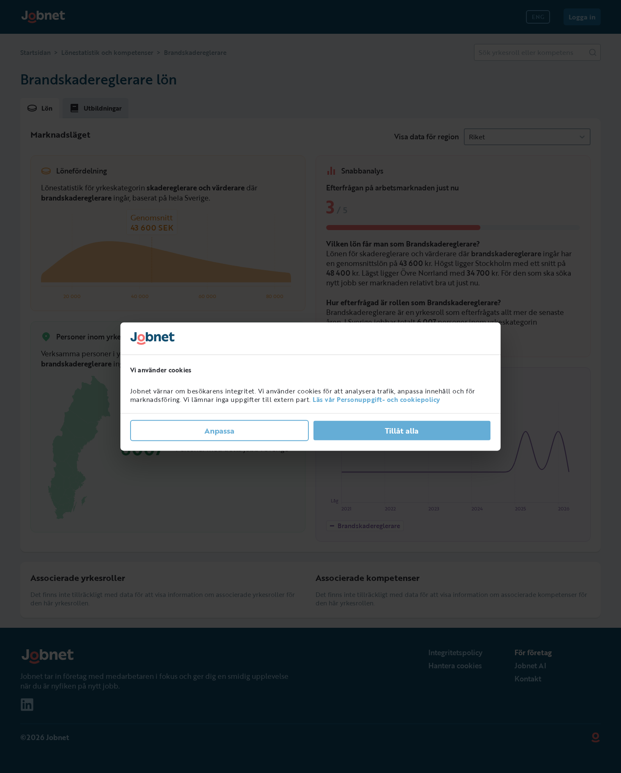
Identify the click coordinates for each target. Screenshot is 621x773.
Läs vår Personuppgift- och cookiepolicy (376, 399)
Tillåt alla (402, 430)
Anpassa (219, 430)
